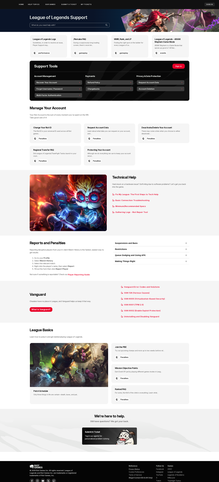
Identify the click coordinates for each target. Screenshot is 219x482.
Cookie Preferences (136, 472)
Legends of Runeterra (176, 475)
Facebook (160, 469)
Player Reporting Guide (79, 274)
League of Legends (175, 472)
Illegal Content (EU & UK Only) (141, 478)
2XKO (170, 469)
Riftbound (171, 478)
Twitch (158, 481)
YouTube (159, 475)
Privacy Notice (134, 469)
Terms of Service (135, 475)
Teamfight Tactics (174, 481)
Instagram (159, 472)
